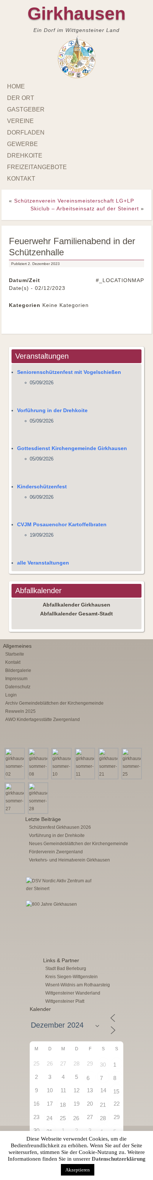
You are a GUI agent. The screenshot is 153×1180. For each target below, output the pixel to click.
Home (16, 86)
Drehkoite (24, 155)
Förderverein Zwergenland (56, 851)
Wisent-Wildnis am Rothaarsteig (77, 984)
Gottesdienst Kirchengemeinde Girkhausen (72, 448)
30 (103, 1064)
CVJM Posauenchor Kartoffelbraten (62, 524)
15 (116, 1091)
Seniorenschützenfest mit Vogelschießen (69, 372)
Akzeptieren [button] (77, 1170)
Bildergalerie (18, 670)
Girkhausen (76, 13)
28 (103, 1118)
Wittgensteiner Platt (64, 1001)
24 (49, 1118)
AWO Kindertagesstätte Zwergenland (42, 719)
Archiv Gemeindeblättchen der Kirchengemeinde (54, 703)
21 (103, 1105)
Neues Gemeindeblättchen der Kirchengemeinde (78, 843)
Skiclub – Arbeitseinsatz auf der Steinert (84, 208)
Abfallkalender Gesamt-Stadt (76, 614)
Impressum (16, 678)
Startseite (14, 654)
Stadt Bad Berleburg (65, 968)
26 (76, 1118)
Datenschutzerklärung (119, 1159)
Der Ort (20, 98)
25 (63, 1118)
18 (63, 1105)
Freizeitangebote (37, 167)
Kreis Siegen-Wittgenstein (71, 976)
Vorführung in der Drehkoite (52, 410)
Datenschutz (17, 686)
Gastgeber (26, 109)
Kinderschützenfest (42, 486)
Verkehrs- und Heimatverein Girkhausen (69, 860)
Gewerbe (22, 144)
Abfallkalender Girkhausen (76, 605)
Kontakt (21, 178)
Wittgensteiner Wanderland (72, 993)
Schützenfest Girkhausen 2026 (60, 827)
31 (49, 1131)
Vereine (20, 121)
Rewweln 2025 (20, 711)
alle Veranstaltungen (43, 563)
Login (11, 695)
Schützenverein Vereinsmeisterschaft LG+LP (74, 201)
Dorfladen (26, 132)
